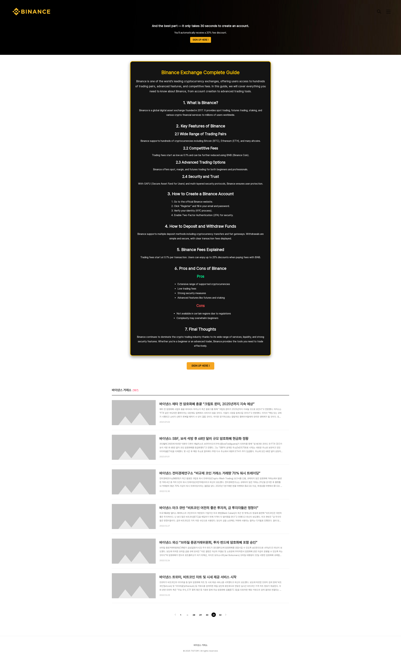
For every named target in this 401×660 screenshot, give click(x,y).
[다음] (226, 615)
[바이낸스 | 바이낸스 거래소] (193, 11)
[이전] (175, 615)
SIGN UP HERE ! (200, 40)
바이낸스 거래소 (200, 645)
